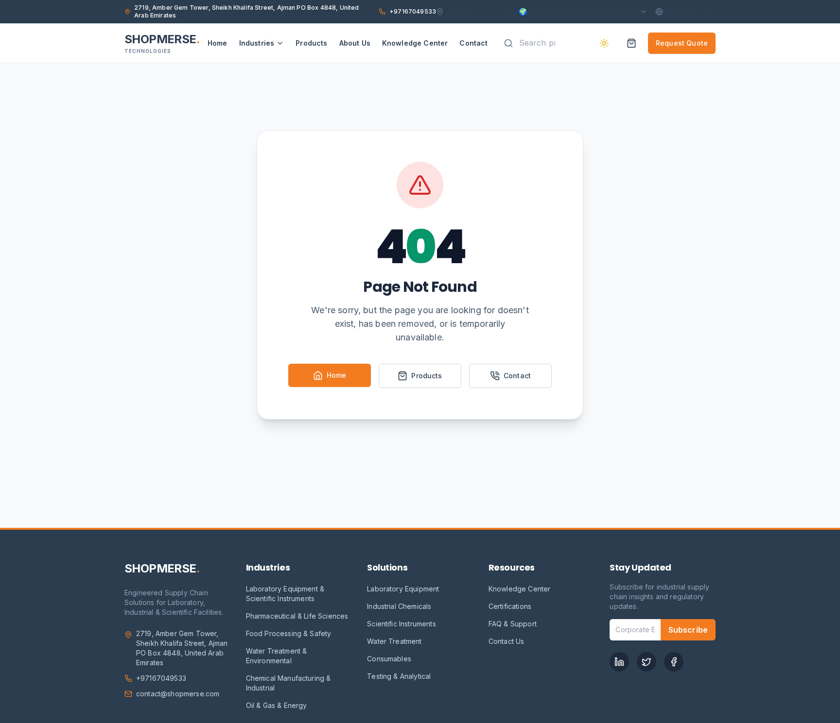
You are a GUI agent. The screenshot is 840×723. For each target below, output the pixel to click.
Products (311, 43)
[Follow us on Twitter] (646, 662)
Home (218, 43)
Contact (473, 43)
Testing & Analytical (399, 676)
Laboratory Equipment (403, 589)
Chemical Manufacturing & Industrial (288, 683)
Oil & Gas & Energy (276, 705)
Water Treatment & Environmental (276, 656)
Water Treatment (394, 641)
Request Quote (682, 43)
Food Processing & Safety (289, 633)
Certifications (510, 606)
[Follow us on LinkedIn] (619, 662)
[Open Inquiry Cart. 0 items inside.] (631, 43)
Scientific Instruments (401, 624)
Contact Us (507, 641)
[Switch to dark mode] (604, 43)
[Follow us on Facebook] (673, 662)
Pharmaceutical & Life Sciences (297, 616)
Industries (257, 43)
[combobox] (541, 43)
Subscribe (688, 630)
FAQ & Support (513, 624)
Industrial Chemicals (399, 606)
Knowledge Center (415, 43)
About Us (354, 43)
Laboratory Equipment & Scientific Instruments (285, 594)
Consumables (389, 659)
